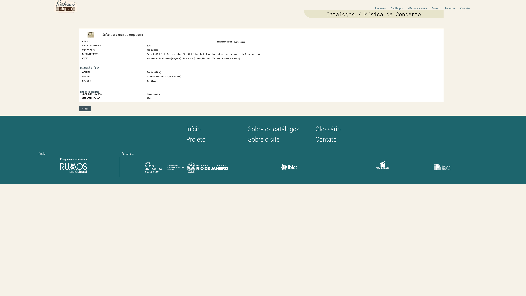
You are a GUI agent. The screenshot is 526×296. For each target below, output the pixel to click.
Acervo (436, 8)
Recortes (450, 8)
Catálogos (397, 8)
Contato (465, 8)
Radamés (380, 8)
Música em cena (417, 8)
